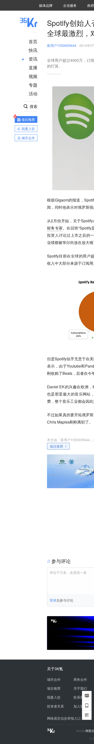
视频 (33, 76)
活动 (33, 93)
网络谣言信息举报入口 (64, 718)
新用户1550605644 (61, 45)
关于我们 (80, 688)
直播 (33, 67)
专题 (33, 85)
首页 (33, 41)
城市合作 (53, 679)
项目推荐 (56, 446)
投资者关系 (55, 706)
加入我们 (80, 706)
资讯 (33, 59)
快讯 (33, 50)
